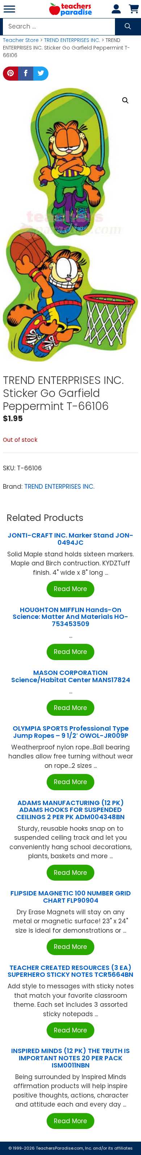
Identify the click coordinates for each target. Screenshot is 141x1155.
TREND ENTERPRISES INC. (72, 40)
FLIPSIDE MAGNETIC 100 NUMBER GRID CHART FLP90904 (70, 897)
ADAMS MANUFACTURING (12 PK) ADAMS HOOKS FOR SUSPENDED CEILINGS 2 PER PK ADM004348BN (70, 810)
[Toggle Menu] (9, 8)
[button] (125, 100)
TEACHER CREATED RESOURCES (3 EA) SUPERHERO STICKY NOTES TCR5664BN (70, 971)
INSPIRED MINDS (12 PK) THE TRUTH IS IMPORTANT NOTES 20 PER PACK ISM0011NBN (70, 1058)
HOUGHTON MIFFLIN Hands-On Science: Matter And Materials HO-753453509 (70, 617)
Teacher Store (21, 40)
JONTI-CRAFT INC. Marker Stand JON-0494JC (70, 539)
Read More (70, 589)
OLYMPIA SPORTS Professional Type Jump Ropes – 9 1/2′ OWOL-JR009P (71, 732)
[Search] (127, 26)
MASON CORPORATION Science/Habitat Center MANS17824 (70, 676)
